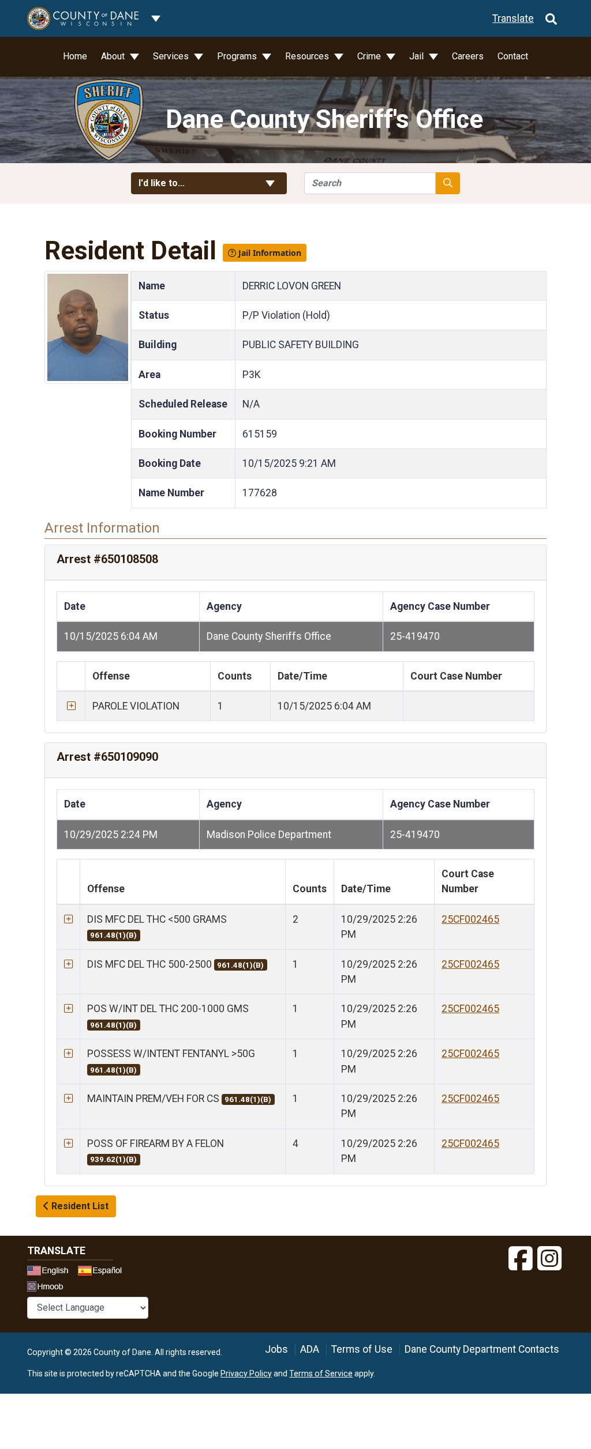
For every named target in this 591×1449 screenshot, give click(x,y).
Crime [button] (370, 56)
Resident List (79, 1206)
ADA (309, 1349)
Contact (513, 56)
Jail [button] (417, 56)
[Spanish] (102, 1272)
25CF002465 (470, 919)
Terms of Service (321, 1373)
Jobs (276, 1349)
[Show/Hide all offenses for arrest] (71, 706)
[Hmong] (49, 1288)
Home (75, 56)
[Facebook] (520, 1259)
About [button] (114, 56)
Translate (513, 18)
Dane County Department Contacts (482, 1349)
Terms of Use (361, 1349)
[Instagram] (549, 1259)
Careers (468, 56)
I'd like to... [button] (190, 182)
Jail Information (268, 252)
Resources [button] (308, 56)
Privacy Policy (246, 1373)
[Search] (551, 18)
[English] (51, 1272)
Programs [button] (238, 56)
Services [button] (172, 56)
